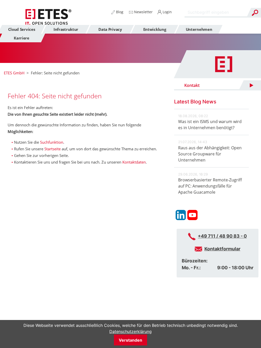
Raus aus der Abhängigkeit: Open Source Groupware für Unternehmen (210, 154)
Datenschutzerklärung (130, 331)
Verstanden (130, 340)
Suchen (255, 13)
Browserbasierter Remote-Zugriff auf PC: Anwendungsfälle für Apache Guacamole (210, 186)
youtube (192, 215)
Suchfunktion (51, 142)
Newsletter (143, 11)
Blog (119, 11)
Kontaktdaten (134, 162)
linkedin (181, 215)
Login (167, 11)
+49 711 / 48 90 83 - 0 (222, 236)
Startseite (52, 148)
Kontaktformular (222, 248)
